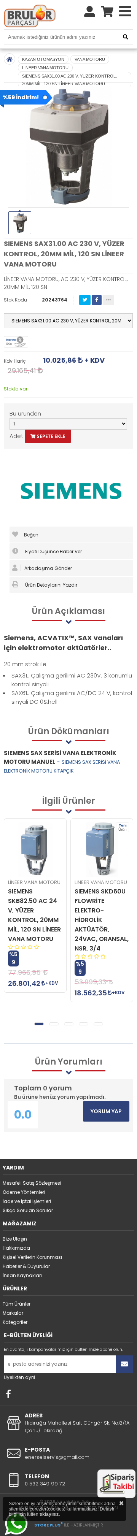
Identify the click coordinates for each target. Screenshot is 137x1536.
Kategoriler (15, 1322)
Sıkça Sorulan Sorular (28, 1210)
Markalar (13, 1313)
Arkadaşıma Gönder (47, 568)
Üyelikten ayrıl (19, 1377)
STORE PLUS (48, 1525)
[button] (39, 1023)
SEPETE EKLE (50, 436)
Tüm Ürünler (16, 1304)
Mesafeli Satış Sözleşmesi (32, 1183)
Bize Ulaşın (15, 1239)
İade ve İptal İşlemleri (27, 1201)
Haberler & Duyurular (26, 1266)
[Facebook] (8, 1394)
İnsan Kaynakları (22, 1275)
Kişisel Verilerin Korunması (32, 1257)
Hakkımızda (16, 1248)
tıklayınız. (50, 1514)
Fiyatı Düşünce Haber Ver (53, 551)
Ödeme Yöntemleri (24, 1192)
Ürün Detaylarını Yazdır (50, 585)
